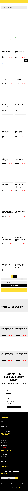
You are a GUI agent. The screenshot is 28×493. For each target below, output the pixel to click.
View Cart (3, 461)
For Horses (3, 438)
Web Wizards (20, 487)
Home (1, 27)
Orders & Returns (5, 429)
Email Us (16, 471)
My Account (4, 454)
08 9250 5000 (7, 471)
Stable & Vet (4, 442)
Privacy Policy (4, 426)
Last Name (9, 393)
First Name (9, 388)
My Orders (3, 456)
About (2, 421)
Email (7, 398)
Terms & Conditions (5, 431)
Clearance (3, 447)
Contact (3, 464)
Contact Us (14, 290)
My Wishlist (3, 459)
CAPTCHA (8, 403)
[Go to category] (22, 279)
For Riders (3, 440)
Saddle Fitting (4, 445)
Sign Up (3, 424)
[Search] (16, 478)
